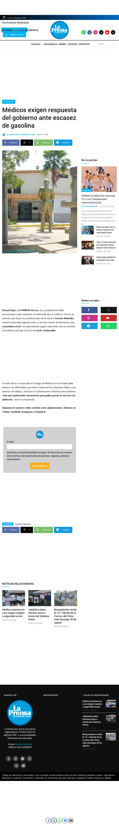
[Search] (113, 43)
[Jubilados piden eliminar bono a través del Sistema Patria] (39, 598)
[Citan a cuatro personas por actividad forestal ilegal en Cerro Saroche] (88, 245)
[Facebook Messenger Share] (65, 820)
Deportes (87, 190)
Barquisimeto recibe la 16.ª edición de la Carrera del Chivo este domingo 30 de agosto (65, 616)
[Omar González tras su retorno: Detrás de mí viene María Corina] (88, 230)
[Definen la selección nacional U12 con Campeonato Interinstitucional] (99, 179)
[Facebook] (89, 32)
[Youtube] (107, 32)
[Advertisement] (59, 73)
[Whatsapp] (84, 32)
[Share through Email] (70, 820)
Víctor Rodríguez (90, 206)
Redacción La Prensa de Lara (22, 135)
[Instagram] (95, 32)
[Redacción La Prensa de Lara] (4, 134)
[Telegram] (90, 326)
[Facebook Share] (48, 820)
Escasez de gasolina (23, 524)
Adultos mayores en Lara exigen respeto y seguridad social (13, 613)
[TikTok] (29, 758)
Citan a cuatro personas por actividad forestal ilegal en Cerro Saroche (106, 245)
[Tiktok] (113, 32)
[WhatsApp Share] (59, 820)
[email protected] (23, 744)
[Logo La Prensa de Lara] (59, 30)
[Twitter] (101, 32)
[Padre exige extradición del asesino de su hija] (88, 260)
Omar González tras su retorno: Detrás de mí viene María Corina (105, 230)
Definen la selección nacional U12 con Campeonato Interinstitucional (98, 199)
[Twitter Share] (54, 820)
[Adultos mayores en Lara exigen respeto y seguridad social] (13, 598)
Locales (8, 101)
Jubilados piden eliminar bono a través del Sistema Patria (38, 614)
